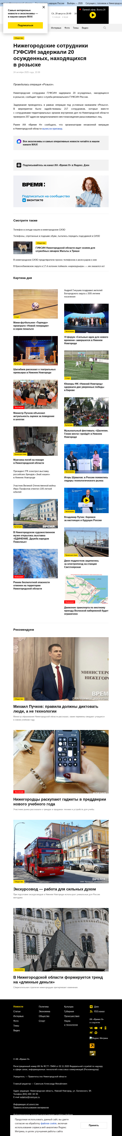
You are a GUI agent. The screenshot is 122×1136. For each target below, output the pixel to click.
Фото (16, 1021)
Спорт (42, 1021)
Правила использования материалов (31, 1107)
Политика (44, 1006)
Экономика (44, 1011)
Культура (68, 1006)
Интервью (18, 1016)
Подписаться (25, 25)
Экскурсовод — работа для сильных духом (54, 886)
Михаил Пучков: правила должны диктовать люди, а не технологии (55, 705)
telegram (100, 1028)
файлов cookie (49, 1123)
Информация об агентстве (26, 1104)
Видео (16, 1030)
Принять (94, 1125)
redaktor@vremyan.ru (30, 1097)
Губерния (69, 1011)
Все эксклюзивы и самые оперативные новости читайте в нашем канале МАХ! (61, 143)
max (96, 1032)
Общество (19, 38)
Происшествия (71, 1016)
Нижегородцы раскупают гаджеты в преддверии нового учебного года (59, 798)
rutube (91, 1032)
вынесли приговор (52, 128)
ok (105, 1028)
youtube (96, 1028)
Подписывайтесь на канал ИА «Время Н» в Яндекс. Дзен (56, 165)
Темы (16, 1025)
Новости (18, 1006)
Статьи (16, 1011)
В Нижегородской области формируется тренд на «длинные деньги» (58, 976)
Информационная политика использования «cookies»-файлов (43, 1114)
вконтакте (91, 1028)
